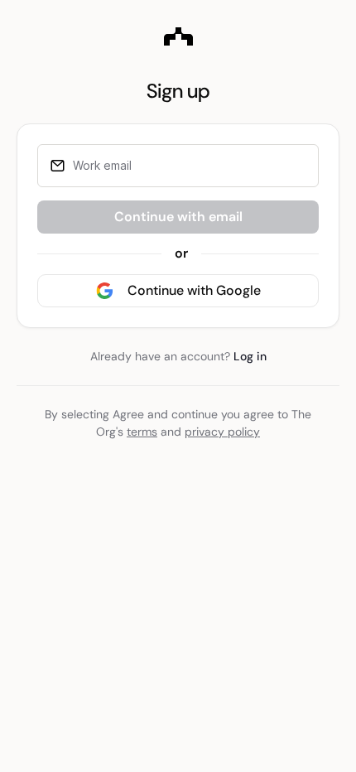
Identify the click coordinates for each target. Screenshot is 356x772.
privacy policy (222, 431)
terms (142, 431)
